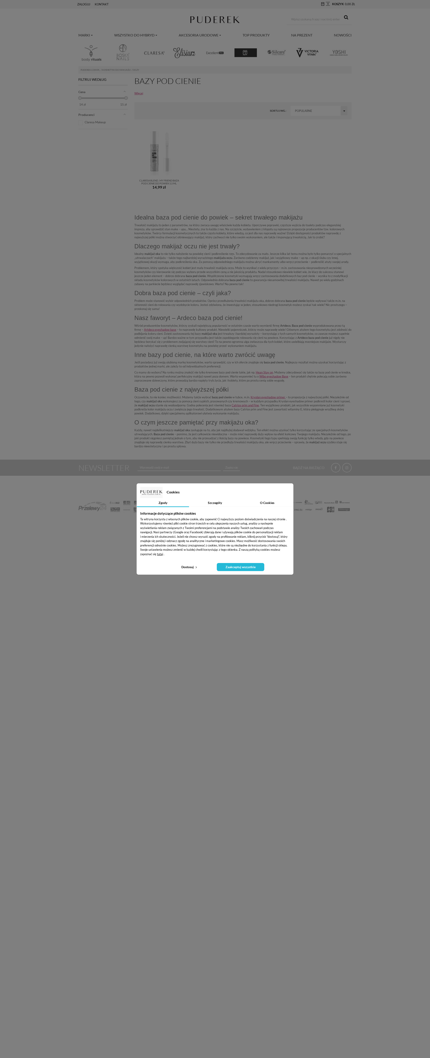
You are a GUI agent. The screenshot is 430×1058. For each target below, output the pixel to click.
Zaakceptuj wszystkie (241, 567)
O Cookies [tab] (267, 503)
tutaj (160, 554)
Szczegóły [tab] (215, 503)
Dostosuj (187, 567)
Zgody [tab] (163, 503)
